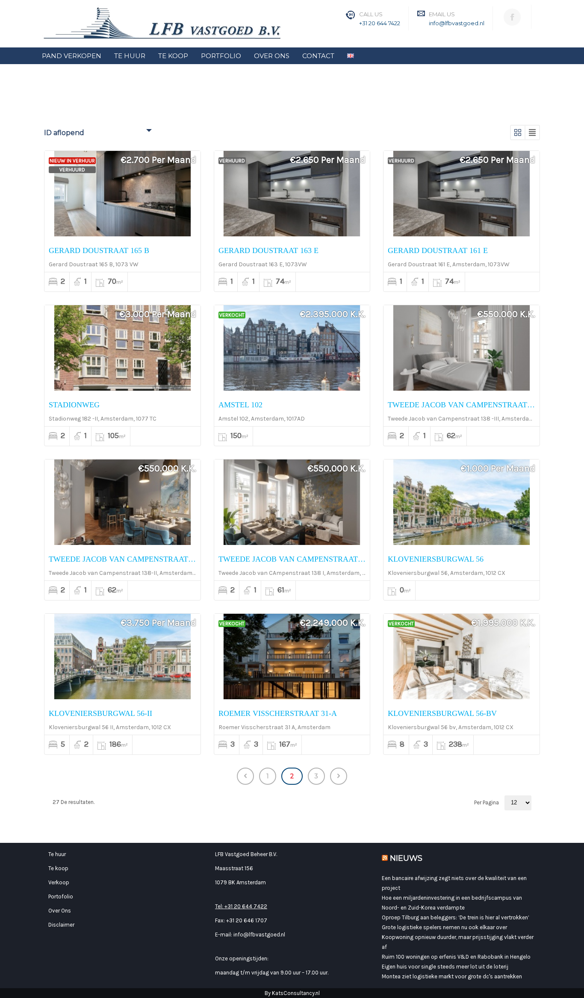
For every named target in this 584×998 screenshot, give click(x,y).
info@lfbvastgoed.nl (456, 23)
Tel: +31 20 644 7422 (241, 906)
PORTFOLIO (221, 56)
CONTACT (318, 56)
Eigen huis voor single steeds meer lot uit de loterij (445, 966)
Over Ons (59, 910)
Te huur (57, 854)
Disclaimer (61, 924)
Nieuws (406, 858)
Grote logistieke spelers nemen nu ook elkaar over (444, 927)
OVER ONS (271, 56)
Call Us (371, 14)
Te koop (58, 868)
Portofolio (60, 896)
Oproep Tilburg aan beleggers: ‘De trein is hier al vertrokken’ (455, 917)
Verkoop (58, 882)
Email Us (442, 14)
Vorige (245, 776)
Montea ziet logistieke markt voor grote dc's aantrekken (452, 976)
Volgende (338, 776)
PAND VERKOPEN (71, 56)
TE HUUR (129, 56)
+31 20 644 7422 (379, 23)
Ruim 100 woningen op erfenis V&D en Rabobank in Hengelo (456, 957)
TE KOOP (173, 56)
